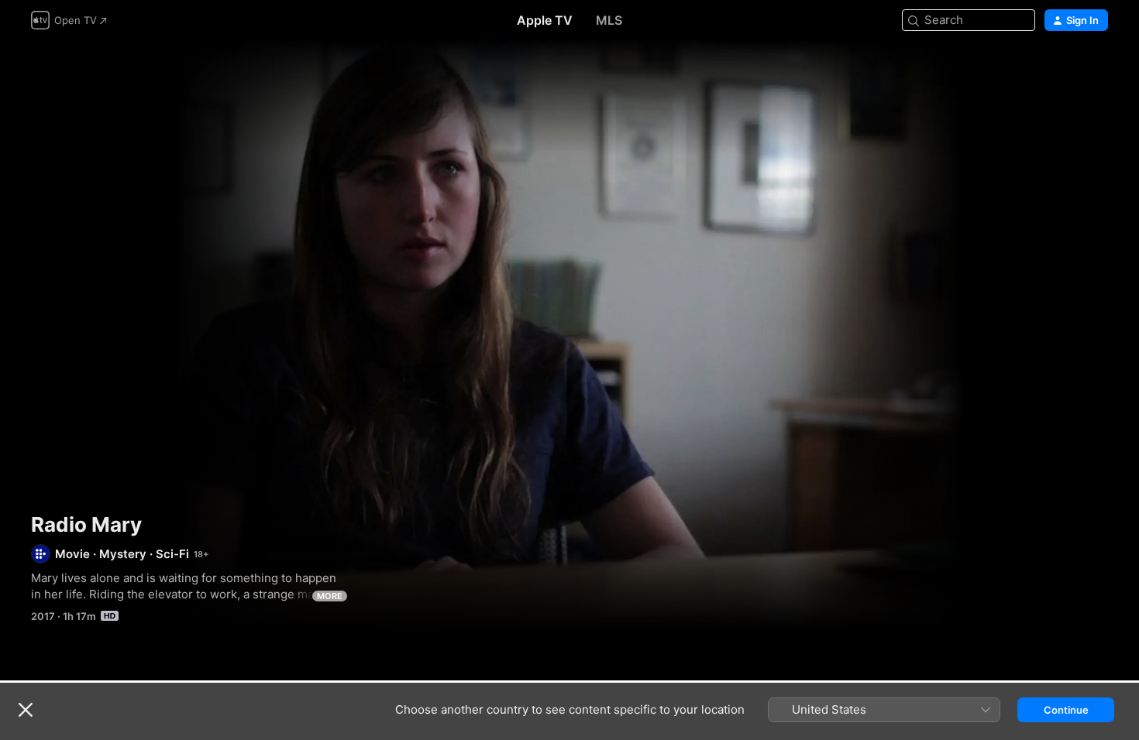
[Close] (26, 710)
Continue (1066, 710)
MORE (329, 596)
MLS (609, 20)
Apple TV (545, 20)
